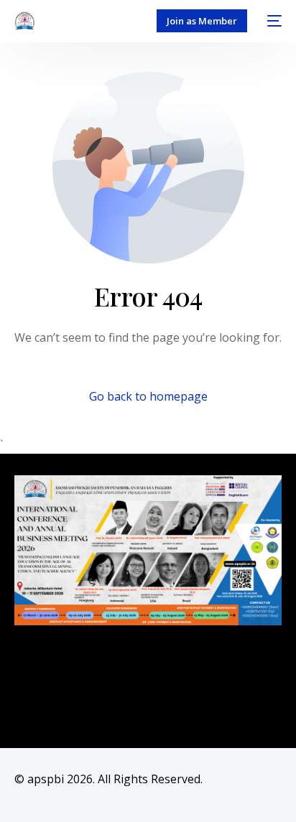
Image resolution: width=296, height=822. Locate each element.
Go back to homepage (148, 396)
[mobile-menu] (272, 21)
